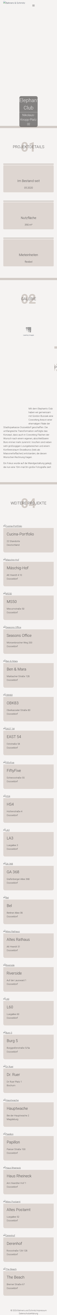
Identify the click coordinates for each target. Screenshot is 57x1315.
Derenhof (14, 1243)
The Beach (15, 1277)
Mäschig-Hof (17, 568)
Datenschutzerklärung (28, 1313)
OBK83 (13, 703)
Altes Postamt (18, 1209)
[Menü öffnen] (33, 5)
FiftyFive (14, 770)
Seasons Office (19, 635)
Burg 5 (12, 1040)
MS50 (12, 601)
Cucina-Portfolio (20, 534)
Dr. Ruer (13, 1074)
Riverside (14, 973)
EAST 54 (14, 736)
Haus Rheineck (19, 1176)
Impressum (42, 1310)
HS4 (10, 804)
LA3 (10, 838)
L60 (10, 1007)
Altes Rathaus (18, 939)
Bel (9, 905)
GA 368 (13, 872)
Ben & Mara (16, 669)
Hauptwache (17, 1108)
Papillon (13, 1142)
